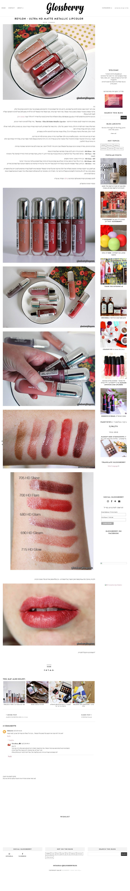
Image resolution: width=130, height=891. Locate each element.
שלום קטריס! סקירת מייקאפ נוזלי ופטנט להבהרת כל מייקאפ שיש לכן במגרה (113, 187)
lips (68, 854)
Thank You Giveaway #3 (113, 286)
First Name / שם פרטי (107, 517)
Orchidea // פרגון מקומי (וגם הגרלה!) (113, 318)
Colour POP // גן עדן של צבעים (113, 349)
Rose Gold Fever (37, 704)
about (19, 8)
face (58, 854)
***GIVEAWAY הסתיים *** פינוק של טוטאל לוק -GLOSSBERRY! (113, 220)
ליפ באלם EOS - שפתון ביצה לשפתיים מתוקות (113, 254)
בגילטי (66, 179)
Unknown (10, 731)
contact (11, 8)
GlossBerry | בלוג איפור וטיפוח (71, 870)
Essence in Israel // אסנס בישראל (113, 416)
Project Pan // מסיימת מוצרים (14, 704)
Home (4, 8)
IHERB (103, 145)
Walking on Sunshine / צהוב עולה (83, 705)
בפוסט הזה (21, 117)
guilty (63, 854)
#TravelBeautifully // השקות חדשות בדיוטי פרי (60, 705)
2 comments (52, 22)
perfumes (104, 148)
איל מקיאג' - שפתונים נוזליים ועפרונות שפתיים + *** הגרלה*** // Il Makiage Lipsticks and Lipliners (113, 383)
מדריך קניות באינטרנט (121, 8)
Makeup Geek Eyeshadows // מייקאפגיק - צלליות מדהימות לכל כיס (113, 438)
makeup (116, 145)
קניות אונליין (119, 148)
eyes (53, 854)
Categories (106, 8)
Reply (9, 736)
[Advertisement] (113, 39)
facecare (109, 145)
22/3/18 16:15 (18, 731)
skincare (111, 148)
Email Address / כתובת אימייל (109, 512)
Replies (11, 740)
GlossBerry (15, 744)
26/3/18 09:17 (25, 744)
